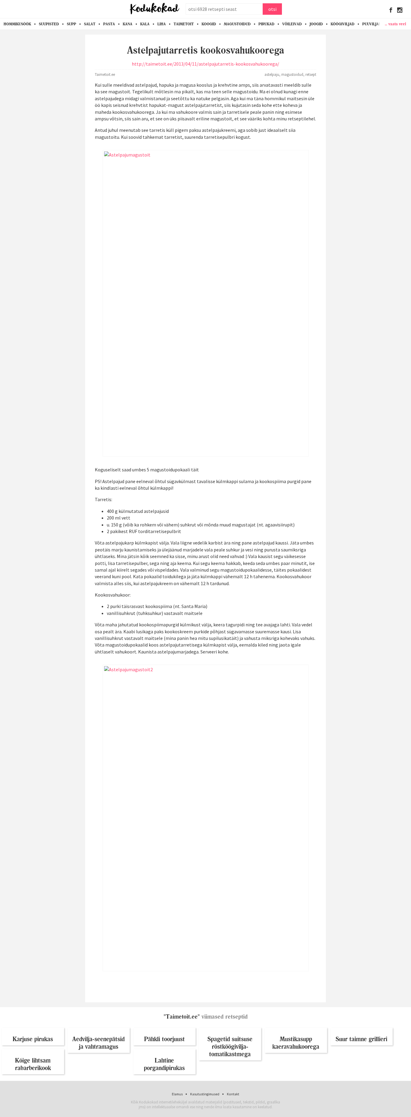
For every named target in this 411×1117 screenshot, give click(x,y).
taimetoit (184, 24)
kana (127, 24)
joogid (316, 24)
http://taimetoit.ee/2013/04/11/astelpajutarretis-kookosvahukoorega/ (205, 64)
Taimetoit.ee (105, 74)
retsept (310, 74)
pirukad (266, 24)
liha (161, 24)
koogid (209, 24)
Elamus (177, 1094)
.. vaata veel (395, 23)
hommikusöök (17, 24)
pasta (109, 24)
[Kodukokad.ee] (154, 9)
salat (89, 24)
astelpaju (271, 74)
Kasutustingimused (204, 1094)
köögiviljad (342, 24)
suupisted (49, 24)
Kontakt (233, 1094)
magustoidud (237, 24)
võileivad (292, 24)
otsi (272, 9)
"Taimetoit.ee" (182, 1016)
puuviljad (372, 24)
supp (71, 24)
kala (145, 24)
